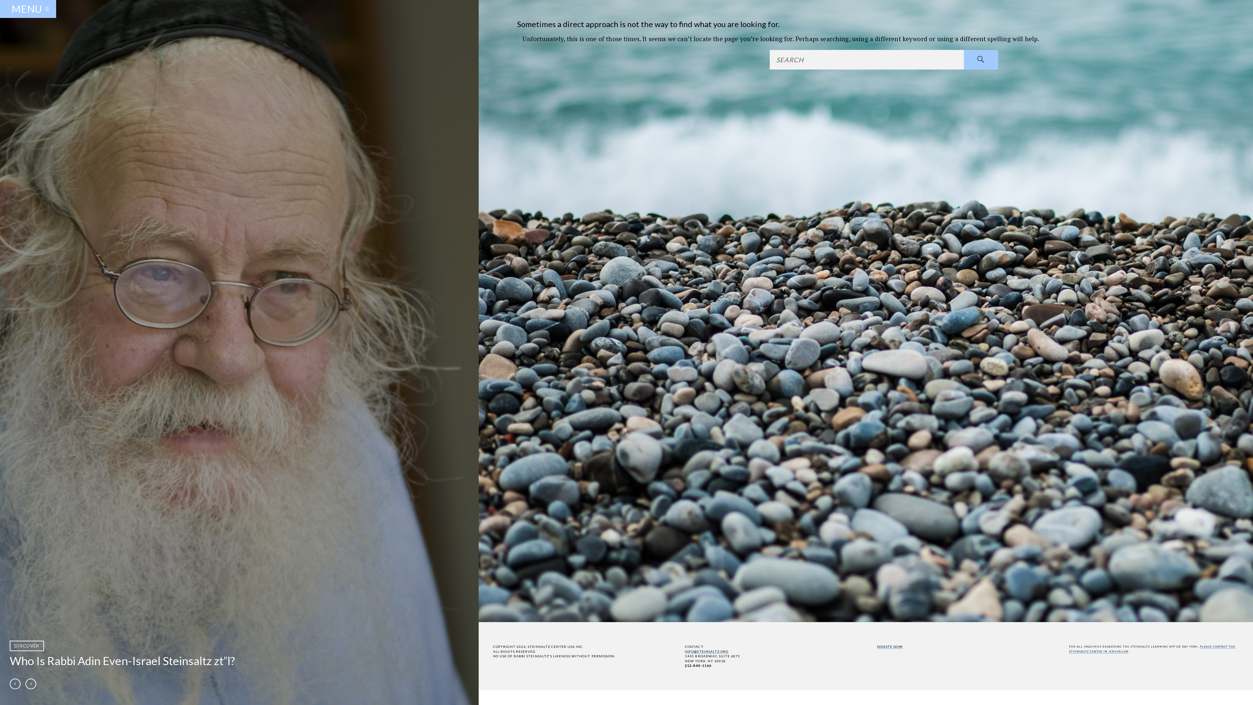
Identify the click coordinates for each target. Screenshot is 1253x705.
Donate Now (890, 647)
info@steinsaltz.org (707, 651)
